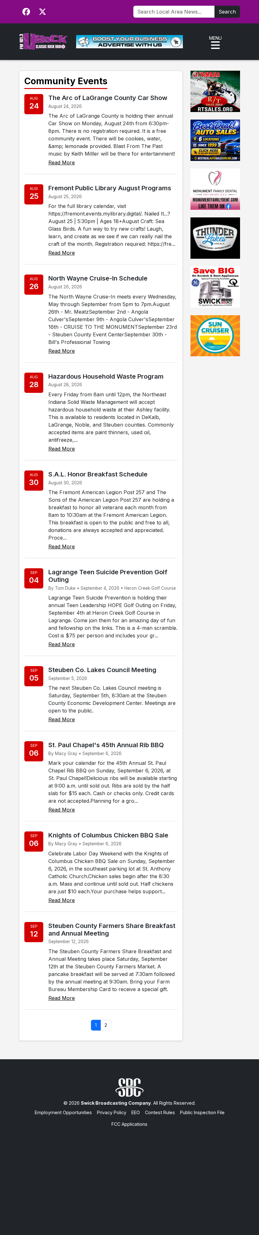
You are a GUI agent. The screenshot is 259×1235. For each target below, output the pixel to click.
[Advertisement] (129, 1175)
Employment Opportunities (63, 1112)
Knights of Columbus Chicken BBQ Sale (108, 835)
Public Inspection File (202, 1112)
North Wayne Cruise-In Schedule (98, 278)
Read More (61, 162)
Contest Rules (160, 1112)
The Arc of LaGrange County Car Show (107, 98)
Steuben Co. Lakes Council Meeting (102, 670)
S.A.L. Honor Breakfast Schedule (98, 474)
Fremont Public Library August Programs (109, 188)
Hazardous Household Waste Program (106, 376)
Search (227, 12)
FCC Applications (129, 1124)
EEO (135, 1112)
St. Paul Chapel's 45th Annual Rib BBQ (106, 745)
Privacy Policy (111, 1112)
